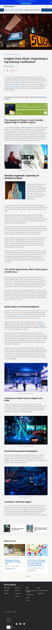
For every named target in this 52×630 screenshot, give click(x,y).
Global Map (7, 587)
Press (27, 600)
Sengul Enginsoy (11, 65)
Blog (27, 587)
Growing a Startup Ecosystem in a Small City (13, 562)
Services (17, 590)
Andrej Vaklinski (12, 568)
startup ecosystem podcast (11, 86)
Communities (29, 594)
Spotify (8, 99)
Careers (17, 596)
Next (28, 576)
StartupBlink (34, 570)
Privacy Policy (40, 593)
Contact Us (18, 593)
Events (28, 597)
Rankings (6, 590)
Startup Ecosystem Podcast (17, 10)
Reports (6, 593)
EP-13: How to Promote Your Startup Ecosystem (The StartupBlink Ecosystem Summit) (37, 562)
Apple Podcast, (42, 97)
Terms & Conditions (42, 590)
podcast (6, 521)
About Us (17, 587)
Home (7, 10)
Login (38, 587)
